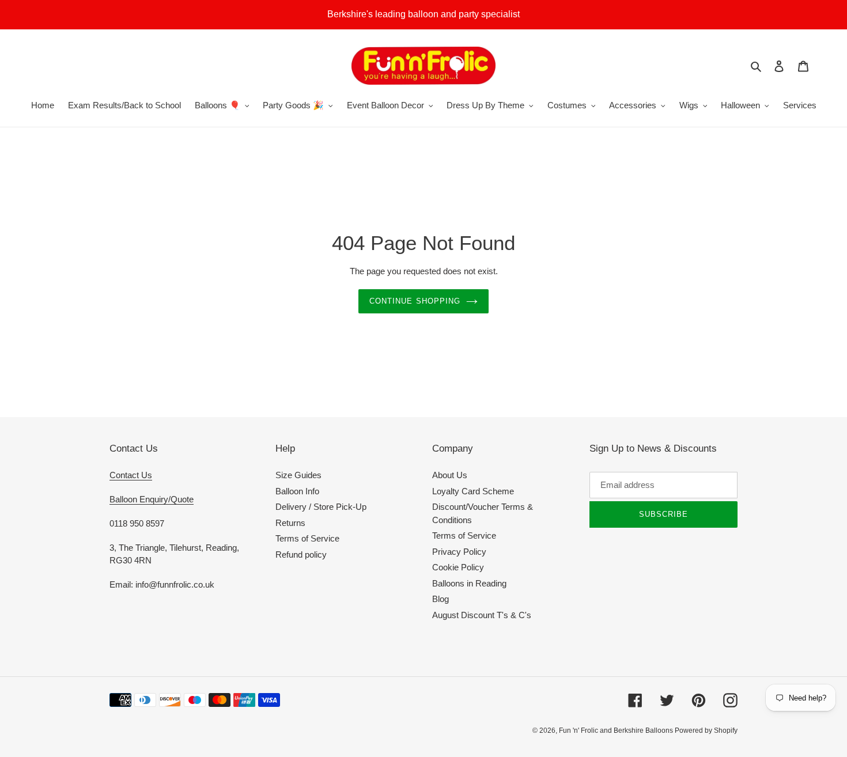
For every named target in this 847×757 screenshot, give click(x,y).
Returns (290, 523)
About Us (449, 475)
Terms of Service (307, 538)
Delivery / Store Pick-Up (320, 507)
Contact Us (130, 475)
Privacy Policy (459, 552)
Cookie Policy (458, 567)
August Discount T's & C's (481, 615)
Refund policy (301, 554)
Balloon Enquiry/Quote (151, 499)
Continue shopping (414, 301)
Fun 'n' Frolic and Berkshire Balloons (617, 730)
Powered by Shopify (706, 730)
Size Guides (298, 475)
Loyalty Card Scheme (473, 491)
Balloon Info (297, 491)
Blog (440, 599)
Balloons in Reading (469, 583)
